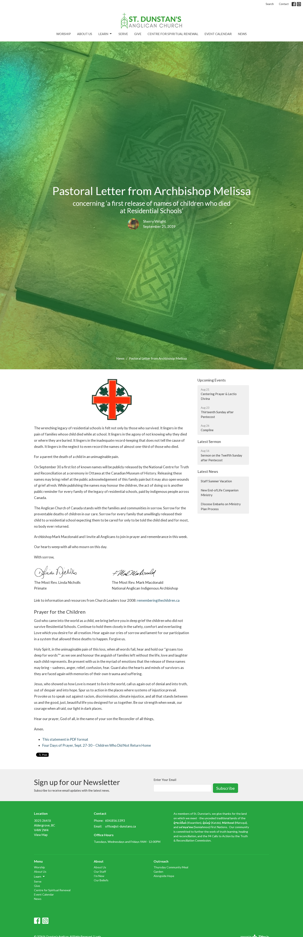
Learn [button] (37, 876)
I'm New (99, 876)
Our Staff (100, 871)
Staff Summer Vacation (216, 481)
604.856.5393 (115, 820)
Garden (158, 871)
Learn (103, 34)
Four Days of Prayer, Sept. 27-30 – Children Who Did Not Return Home (96, 745)
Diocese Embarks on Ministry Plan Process (221, 506)
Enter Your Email (165, 780)
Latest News (207, 471)
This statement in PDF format (65, 739)
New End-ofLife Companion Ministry (219, 492)
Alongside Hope (164, 876)
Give (137, 34)
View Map (41, 835)
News (242, 34)
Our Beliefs (101, 880)
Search (270, 4)
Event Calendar (218, 34)
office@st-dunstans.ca (120, 826)
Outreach (161, 861)
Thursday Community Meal (171, 867)
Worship (63, 34)
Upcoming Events (211, 380)
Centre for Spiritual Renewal (173, 34)
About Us (84, 34)
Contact (284, 4)
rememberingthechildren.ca (158, 600)
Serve (123, 34)
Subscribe (225, 788)
